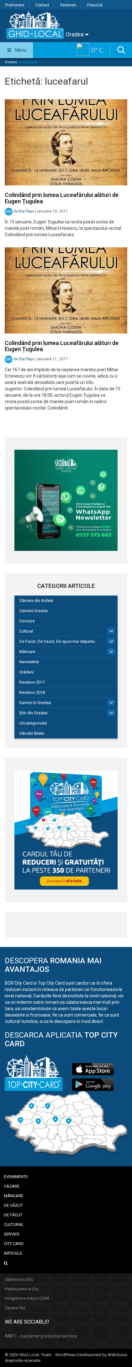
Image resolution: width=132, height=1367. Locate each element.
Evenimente (16, 1176)
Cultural (26, 631)
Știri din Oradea (33, 712)
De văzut (13, 1205)
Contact (42, 5)
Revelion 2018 (32, 692)
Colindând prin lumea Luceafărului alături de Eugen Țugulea (62, 198)
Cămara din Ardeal (36, 600)
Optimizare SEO (19, 1279)
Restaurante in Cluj (22, 1289)
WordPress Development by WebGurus (91, 1354)
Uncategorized (33, 723)
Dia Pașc (26, 211)
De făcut (13, 1215)
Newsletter (29, 661)
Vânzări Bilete (31, 733)
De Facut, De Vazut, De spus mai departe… (58, 641)
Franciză (95, 5)
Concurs (27, 621)
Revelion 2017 (32, 682)
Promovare (14, 5)
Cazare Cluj (15, 1307)
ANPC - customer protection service (41, 1336)
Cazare (12, 1186)
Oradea (75, 34)
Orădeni (26, 672)
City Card (14, 1243)
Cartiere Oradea (33, 610)
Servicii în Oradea (35, 702)
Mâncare (27, 651)
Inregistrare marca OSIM (27, 1298)
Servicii (11, 1234)
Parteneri (68, 5)
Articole (13, 1253)
